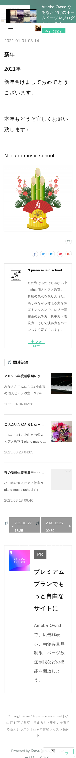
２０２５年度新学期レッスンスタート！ (34, 376)
